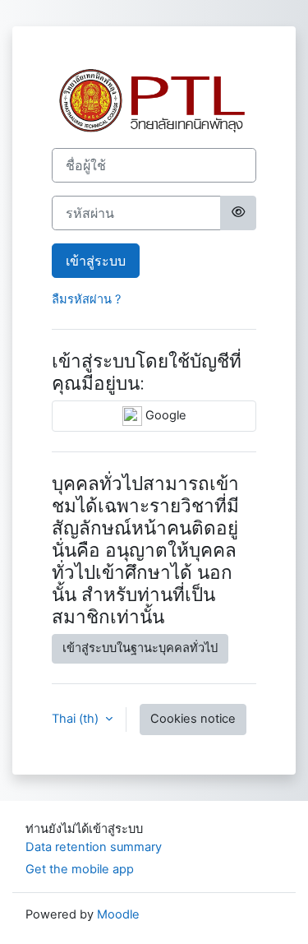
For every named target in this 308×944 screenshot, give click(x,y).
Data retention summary (93, 847)
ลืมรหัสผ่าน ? (86, 299)
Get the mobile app (79, 869)
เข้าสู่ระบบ (96, 260)
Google (164, 415)
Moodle (118, 914)
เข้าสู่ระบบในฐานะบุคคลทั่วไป (140, 648)
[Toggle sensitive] (238, 213)
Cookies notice (193, 718)
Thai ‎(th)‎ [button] (77, 718)
